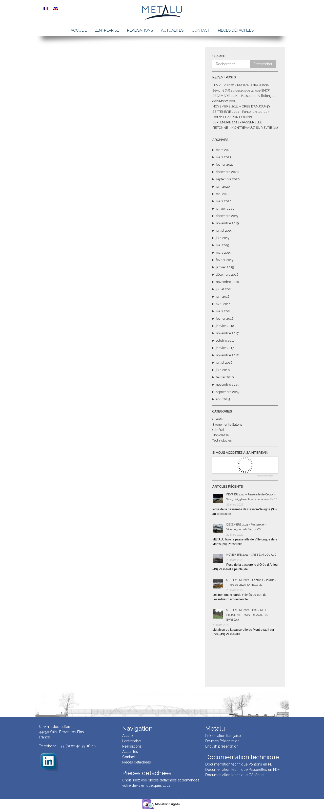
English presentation (221, 746)
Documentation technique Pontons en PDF (240, 764)
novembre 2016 (227, 355)
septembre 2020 (228, 179)
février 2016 (225, 377)
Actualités (172, 30)
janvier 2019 (225, 267)
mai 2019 (222, 245)
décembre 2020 (227, 172)
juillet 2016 (224, 362)
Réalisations (140, 30)
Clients (217, 419)
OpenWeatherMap (265, 476)
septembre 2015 (227, 392)
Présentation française (223, 736)
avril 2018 (223, 304)
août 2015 (223, 399)
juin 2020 (223, 186)
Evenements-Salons (227, 424)
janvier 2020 (225, 208)
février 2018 (225, 318)
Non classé (220, 435)
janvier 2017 (225, 348)
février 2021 (224, 164)
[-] (48, 761)
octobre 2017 (225, 340)
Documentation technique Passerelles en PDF (242, 770)
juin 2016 (223, 370)
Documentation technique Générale (234, 775)
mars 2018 (223, 311)
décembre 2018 (227, 274)
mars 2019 (223, 252)
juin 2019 (222, 238)
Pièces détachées (236, 30)
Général (218, 430)
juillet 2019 (224, 230)
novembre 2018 (227, 282)
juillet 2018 (224, 289)
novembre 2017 (227, 333)
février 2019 (224, 260)
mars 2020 (224, 201)
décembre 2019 (227, 216)
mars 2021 (223, 157)
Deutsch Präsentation (222, 741)
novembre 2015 (227, 384)
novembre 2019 (227, 223)
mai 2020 (223, 194)
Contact (201, 30)
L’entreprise (107, 30)
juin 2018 (223, 296)
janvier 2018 (225, 326)
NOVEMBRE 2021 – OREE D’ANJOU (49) (241, 106)
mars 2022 (223, 150)
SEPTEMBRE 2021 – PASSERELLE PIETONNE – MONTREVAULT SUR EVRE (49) (248, 614)
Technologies (222, 440)
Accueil (79, 30)
